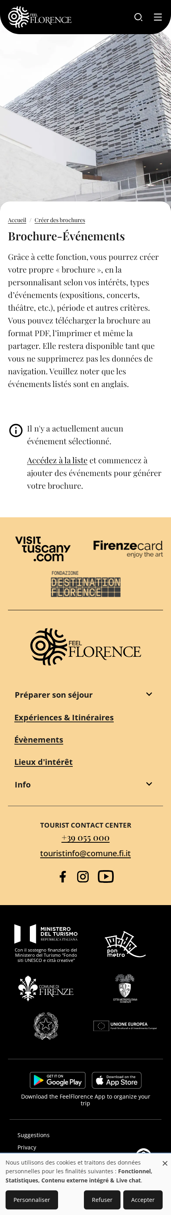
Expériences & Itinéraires (64, 717)
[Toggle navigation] (158, 17)
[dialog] (85, 1184)
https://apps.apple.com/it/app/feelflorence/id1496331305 (117, 1080)
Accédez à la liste (57, 460)
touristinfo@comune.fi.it (85, 853)
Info (23, 784)
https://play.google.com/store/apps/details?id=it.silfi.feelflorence (58, 1080)
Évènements (38, 739)
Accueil (17, 220)
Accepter (143, 1199)
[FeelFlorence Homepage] (40, 17)
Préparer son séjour (54, 694)
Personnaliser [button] (32, 1199)
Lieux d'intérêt (43, 761)
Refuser (102, 1199)
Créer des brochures (60, 220)
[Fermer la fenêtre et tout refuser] (165, 1159)
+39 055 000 (86, 837)
